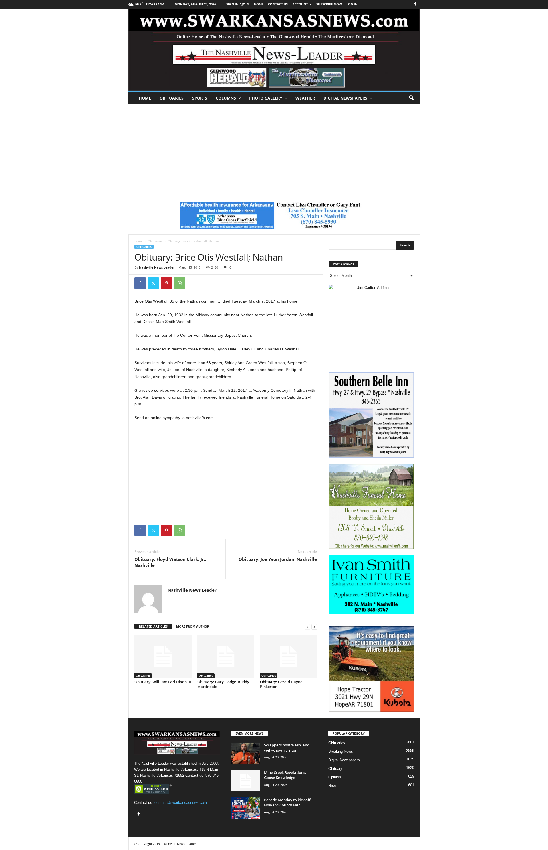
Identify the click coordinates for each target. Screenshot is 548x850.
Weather (305, 98)
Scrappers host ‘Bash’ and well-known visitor (286, 748)
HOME (258, 4)
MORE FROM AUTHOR (192, 626)
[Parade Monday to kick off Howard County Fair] (245, 808)
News (332, 786)
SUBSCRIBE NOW (329, 4)
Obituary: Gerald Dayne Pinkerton (281, 684)
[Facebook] (415, 4)
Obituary (335, 768)
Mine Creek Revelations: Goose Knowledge (285, 775)
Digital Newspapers (345, 98)
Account (300, 4)
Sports (199, 98)
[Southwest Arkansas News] (274, 50)
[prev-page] (307, 627)
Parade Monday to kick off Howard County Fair (287, 802)
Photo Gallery (265, 98)
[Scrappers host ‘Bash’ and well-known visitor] (245, 753)
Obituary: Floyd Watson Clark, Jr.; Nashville (170, 562)
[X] (153, 283)
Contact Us (278, 4)
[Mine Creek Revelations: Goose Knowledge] (245, 780)
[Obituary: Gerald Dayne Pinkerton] (288, 656)
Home (145, 98)
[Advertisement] (274, 147)
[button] (411, 98)
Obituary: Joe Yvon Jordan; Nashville (278, 559)
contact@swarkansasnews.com (180, 802)
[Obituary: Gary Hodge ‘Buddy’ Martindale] (225, 656)
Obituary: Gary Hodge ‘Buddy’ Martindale (223, 684)
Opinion (334, 777)
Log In (352, 4)
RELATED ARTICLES (153, 626)
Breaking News (340, 751)
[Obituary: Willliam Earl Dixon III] (163, 656)
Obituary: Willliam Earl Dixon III (162, 681)
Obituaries (172, 98)
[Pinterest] (166, 283)
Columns (226, 98)
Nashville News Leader (157, 267)
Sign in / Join (237, 4)
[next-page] (314, 627)
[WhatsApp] (179, 283)
